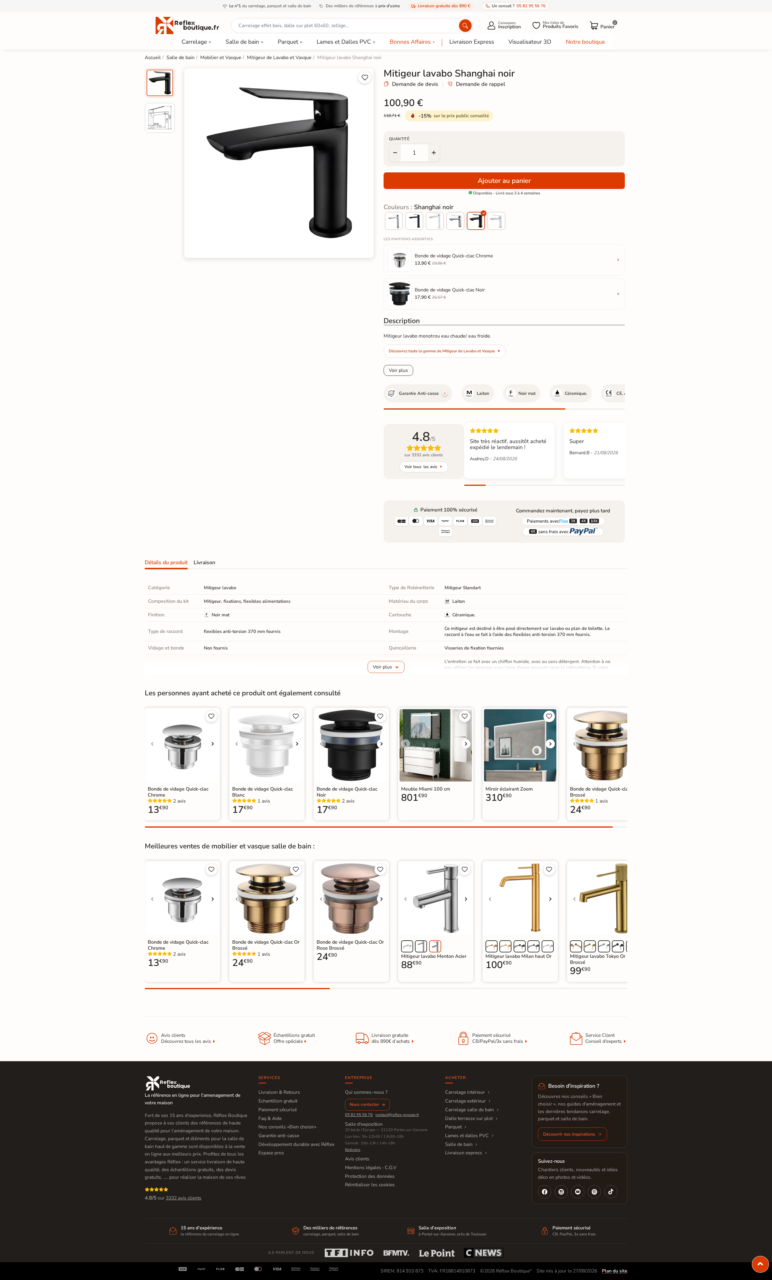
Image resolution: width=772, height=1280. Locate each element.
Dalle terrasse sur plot (469, 1118)
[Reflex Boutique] (187, 25)
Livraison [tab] (204, 562)
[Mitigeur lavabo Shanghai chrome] (455, 221)
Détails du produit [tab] (166, 562)
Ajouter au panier (504, 180)
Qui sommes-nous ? (366, 1092)
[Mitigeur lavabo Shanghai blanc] (496, 221)
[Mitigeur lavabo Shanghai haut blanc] (435, 221)
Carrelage (194, 42)
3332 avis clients (183, 1198)
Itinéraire (352, 1150)
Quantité (399, 139)
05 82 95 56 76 (359, 1115)
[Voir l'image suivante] (212, 743)
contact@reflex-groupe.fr (397, 1115)
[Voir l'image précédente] (152, 743)
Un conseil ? (519, 6)
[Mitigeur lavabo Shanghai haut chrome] (394, 221)
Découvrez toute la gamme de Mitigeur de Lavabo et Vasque (442, 351)
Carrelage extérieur (465, 1101)
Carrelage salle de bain (469, 1109)
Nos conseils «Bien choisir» (287, 1127)
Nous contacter (364, 1104)
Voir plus (398, 370)
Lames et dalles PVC (467, 1135)
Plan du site (614, 1271)
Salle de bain (242, 42)
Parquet (288, 42)
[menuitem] (160, 83)
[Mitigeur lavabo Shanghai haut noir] (414, 221)
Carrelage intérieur (465, 1092)
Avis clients (357, 1159)
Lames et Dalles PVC (344, 42)
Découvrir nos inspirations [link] (569, 1134)
